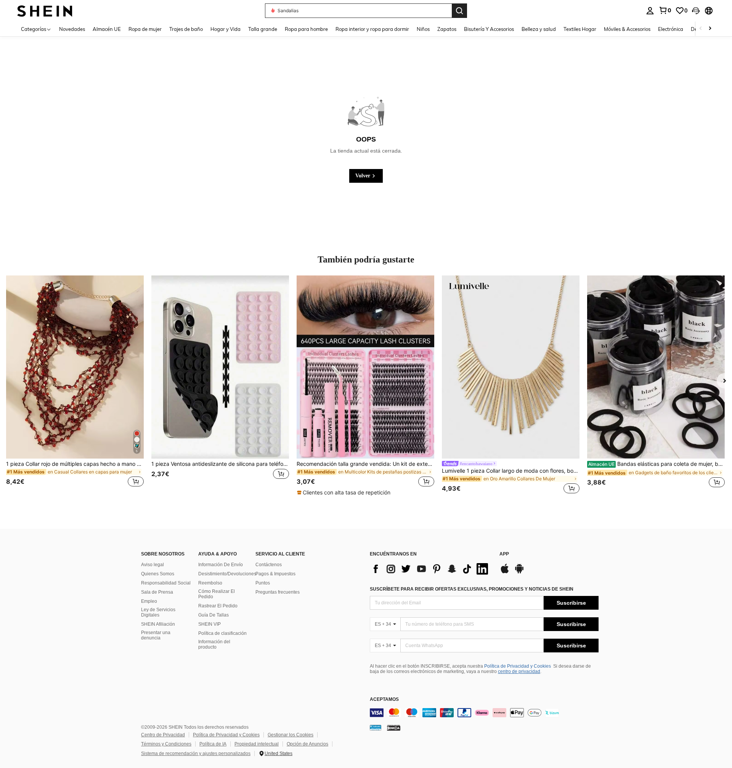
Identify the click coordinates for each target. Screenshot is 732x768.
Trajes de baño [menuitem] (186, 29)
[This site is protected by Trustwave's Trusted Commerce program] (375, 727)
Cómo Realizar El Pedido (216, 594)
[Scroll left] (700, 28)
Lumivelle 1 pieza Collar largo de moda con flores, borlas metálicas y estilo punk (511, 471)
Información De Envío (220, 564)
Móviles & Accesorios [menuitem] (627, 29)
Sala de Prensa (157, 592)
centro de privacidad (519, 671)
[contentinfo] (484, 712)
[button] (695, 10)
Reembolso (210, 583)
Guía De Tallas (213, 615)
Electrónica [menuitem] (670, 29)
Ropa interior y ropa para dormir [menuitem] (372, 29)
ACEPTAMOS (384, 699)
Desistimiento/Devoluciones (227, 573)
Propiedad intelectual (256, 744)
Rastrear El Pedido (218, 606)
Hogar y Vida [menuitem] (225, 29)
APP (504, 554)
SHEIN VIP (209, 624)
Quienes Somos (157, 573)
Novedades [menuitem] (72, 29)
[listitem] (75, 385)
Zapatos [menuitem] (446, 29)
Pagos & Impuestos (275, 573)
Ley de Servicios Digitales (158, 612)
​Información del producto (214, 644)
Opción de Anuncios (307, 744)
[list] (431, 569)
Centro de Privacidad (163, 734)
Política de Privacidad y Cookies (517, 666)
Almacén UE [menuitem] (107, 29)
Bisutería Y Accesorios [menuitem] (489, 29)
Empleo (149, 601)
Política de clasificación (222, 633)
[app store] (504, 572)
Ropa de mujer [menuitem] (145, 29)
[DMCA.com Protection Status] (393, 727)
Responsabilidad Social (166, 583)
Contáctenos (268, 564)
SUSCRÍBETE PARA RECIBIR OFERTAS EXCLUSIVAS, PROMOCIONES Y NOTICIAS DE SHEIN (471, 589)
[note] (345, 492)
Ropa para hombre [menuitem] (306, 29)
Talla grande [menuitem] (262, 29)
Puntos (262, 583)
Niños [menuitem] (423, 29)
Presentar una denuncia (155, 635)
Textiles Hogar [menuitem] (579, 29)
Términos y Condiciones (166, 744)
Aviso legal (152, 564)
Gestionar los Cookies (290, 734)
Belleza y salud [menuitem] (539, 29)
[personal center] (650, 10)
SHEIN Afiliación (158, 624)
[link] (664, 10)
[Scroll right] (710, 28)
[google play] (519, 572)
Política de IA (212, 744)
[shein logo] (44, 10)
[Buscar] (459, 10)
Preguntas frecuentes (277, 592)
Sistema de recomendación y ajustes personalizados (195, 753)
